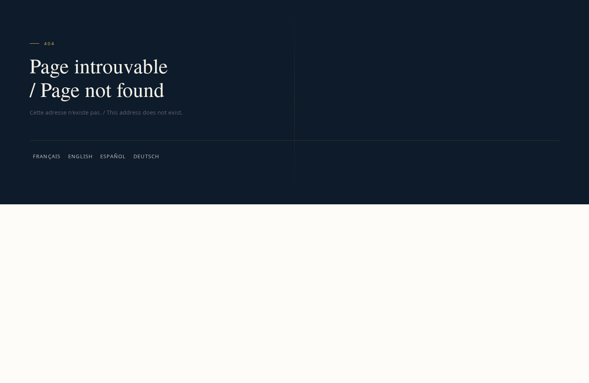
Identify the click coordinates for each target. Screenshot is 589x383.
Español (113, 156)
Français (47, 156)
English (80, 156)
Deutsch (146, 156)
